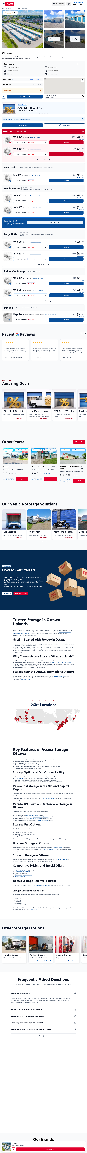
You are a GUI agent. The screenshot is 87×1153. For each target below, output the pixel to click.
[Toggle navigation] (3, 4)
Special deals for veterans (22, 872)
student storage (66, 663)
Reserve (66, 142)
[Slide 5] (45, 113)
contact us (34, 910)
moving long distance (25, 679)
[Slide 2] (41, 113)
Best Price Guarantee (35, 137)
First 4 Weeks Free (20, 870)
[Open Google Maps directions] (83, 96)
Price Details (80, 139)
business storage (54, 663)
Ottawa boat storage (41, 820)
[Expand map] (82, 80)
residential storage (59, 676)
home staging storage (48, 849)
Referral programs (20, 877)
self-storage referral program (42, 885)
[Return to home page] (9, 4)
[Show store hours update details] (40, 90)
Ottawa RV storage (35, 819)
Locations (10, 9)
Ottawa (18, 9)
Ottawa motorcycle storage (41, 817)
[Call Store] (4, 96)
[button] (22, 29)
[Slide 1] (39, 113)
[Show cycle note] (83, 119)
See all (79, 64)
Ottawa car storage (32, 815)
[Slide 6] (47, 113)
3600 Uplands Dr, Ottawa (18, 1145)
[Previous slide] (4, 108)
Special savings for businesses (23, 875)
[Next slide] (83, 108)
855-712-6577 (78, 5)
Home (3, 9)
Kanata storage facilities (48, 798)
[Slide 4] (44, 113)
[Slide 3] (42, 113)
